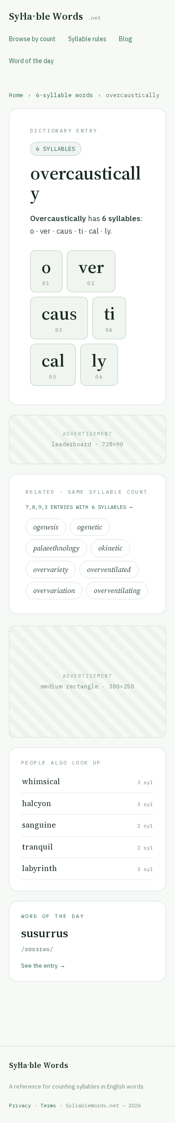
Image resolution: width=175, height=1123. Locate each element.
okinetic (110, 548)
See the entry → (43, 965)
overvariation (54, 590)
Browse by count (32, 39)
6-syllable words (64, 94)
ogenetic (89, 527)
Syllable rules (87, 39)
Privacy (20, 1105)
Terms (48, 1105)
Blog (125, 39)
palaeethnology (56, 548)
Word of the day (31, 61)
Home (16, 94)
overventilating (117, 590)
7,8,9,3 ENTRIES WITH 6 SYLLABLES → (79, 507)
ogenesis (45, 527)
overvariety (50, 569)
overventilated (109, 569)
